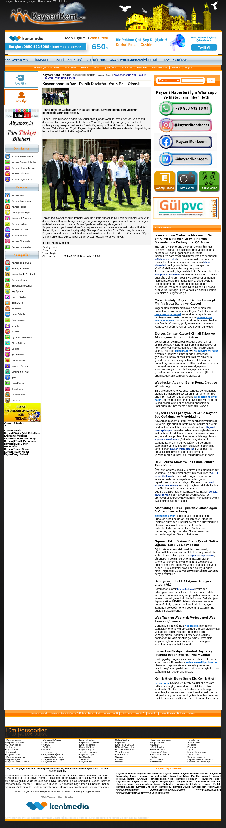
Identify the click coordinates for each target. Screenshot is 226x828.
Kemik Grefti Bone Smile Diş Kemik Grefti (185, 678)
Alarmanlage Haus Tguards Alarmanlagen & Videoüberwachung (186, 509)
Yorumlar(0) (49, 253)
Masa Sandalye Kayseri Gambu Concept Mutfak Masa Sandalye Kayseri (185, 301)
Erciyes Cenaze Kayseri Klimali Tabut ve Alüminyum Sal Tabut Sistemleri (185, 335)
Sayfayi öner (49, 247)
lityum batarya (185, 589)
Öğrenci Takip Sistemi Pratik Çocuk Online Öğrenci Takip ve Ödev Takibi (186, 543)
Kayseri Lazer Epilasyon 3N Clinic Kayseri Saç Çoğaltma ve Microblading (186, 414)
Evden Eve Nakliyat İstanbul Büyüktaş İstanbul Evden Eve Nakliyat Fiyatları (183, 652)
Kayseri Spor (104, 75)
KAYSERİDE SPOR (83, 75)
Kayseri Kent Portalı (56, 75)
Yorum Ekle (49, 250)
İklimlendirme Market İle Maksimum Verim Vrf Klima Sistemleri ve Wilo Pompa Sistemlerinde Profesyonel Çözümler (185, 238)
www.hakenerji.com (127, 789)
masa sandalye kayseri (168, 314)
